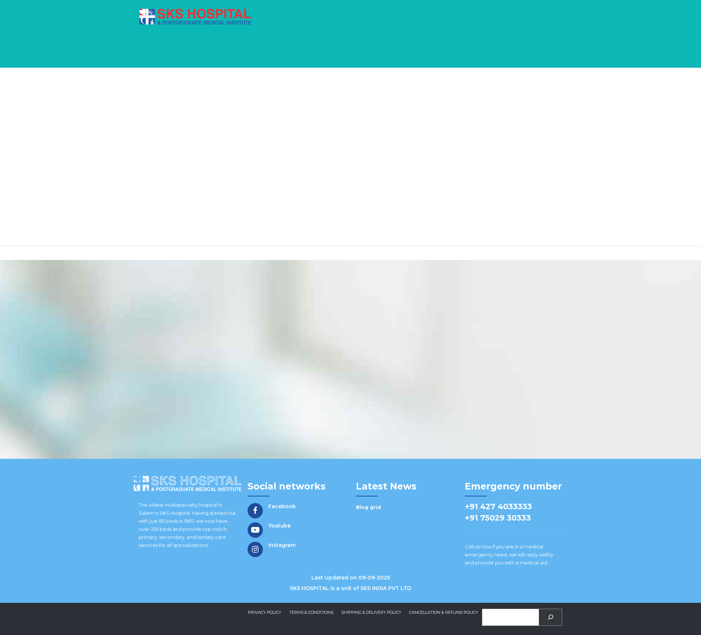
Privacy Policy (264, 612)
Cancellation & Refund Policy (443, 612)
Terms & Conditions (311, 612)
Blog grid (368, 507)
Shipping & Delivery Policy (371, 612)
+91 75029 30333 (498, 517)
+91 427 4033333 (498, 506)
